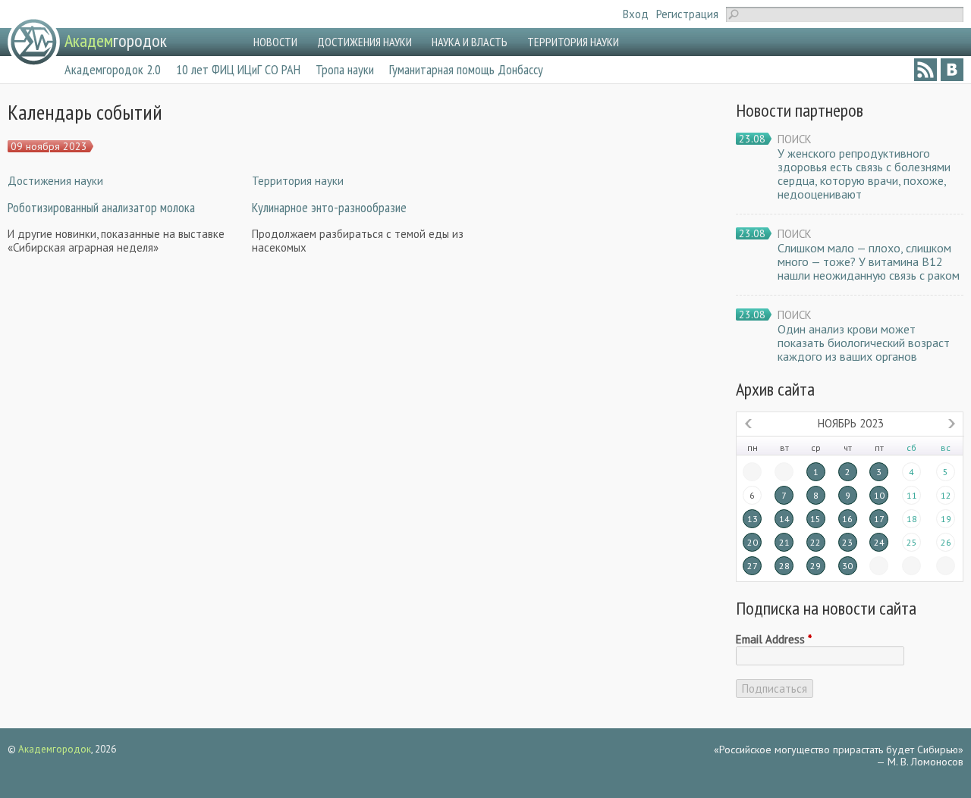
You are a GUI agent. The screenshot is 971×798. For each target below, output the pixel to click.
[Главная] (34, 42)
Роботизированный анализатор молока (101, 207)
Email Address (774, 639)
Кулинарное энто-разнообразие (329, 207)
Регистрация (687, 14)
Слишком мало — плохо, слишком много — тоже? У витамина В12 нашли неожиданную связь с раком (869, 261)
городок (115, 40)
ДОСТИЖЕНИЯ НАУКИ (364, 41)
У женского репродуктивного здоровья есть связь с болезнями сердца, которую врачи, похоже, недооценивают (864, 174)
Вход (636, 14)
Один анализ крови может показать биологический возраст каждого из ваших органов (864, 342)
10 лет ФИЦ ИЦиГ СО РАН (238, 69)
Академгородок (54, 749)
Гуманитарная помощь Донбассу (466, 69)
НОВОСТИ (275, 41)
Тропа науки (345, 69)
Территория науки (298, 181)
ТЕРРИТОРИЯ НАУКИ (573, 41)
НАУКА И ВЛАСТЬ (469, 41)
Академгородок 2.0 (112, 69)
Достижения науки (55, 181)
